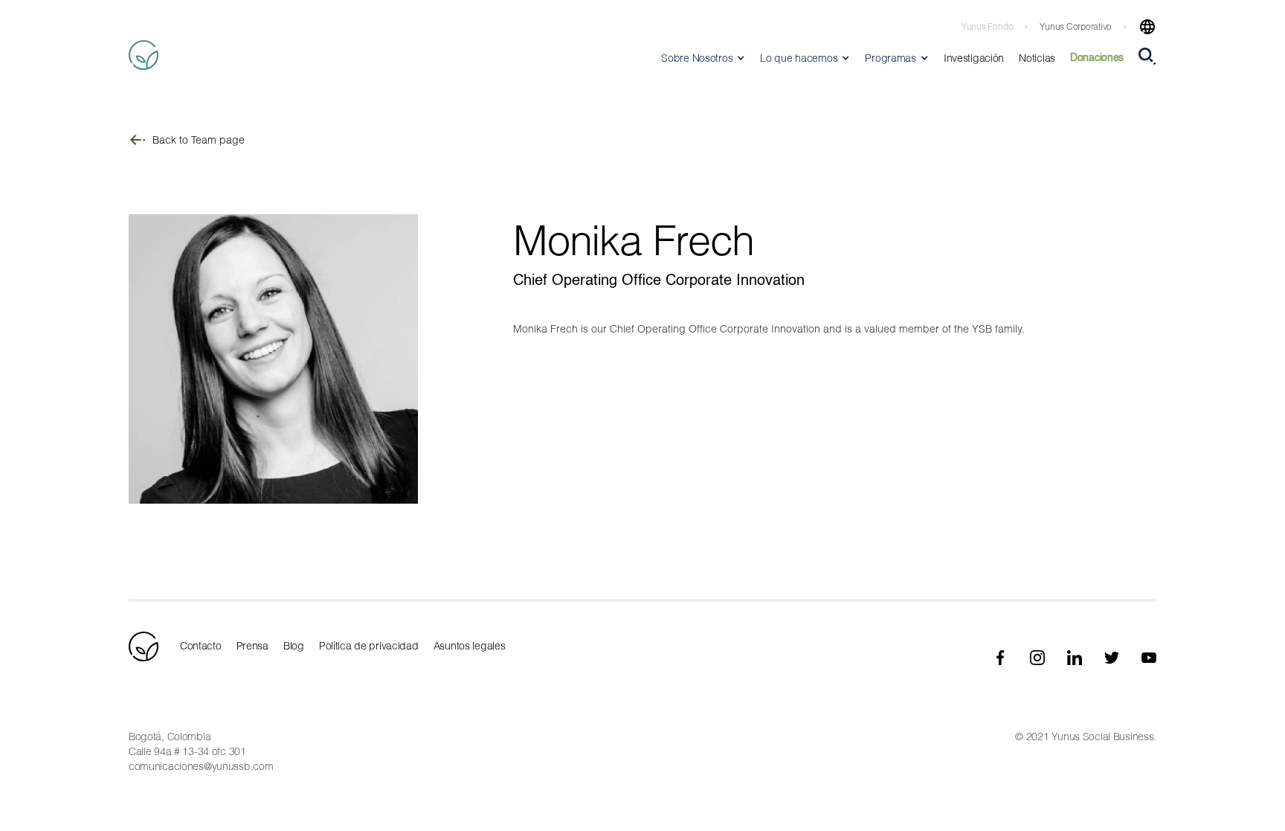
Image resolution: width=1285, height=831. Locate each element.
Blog (293, 645)
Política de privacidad (369, 645)
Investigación (974, 57)
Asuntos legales (470, 645)
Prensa (252, 645)
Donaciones (1097, 58)
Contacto (201, 645)
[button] (1141, 27)
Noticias (1037, 57)
